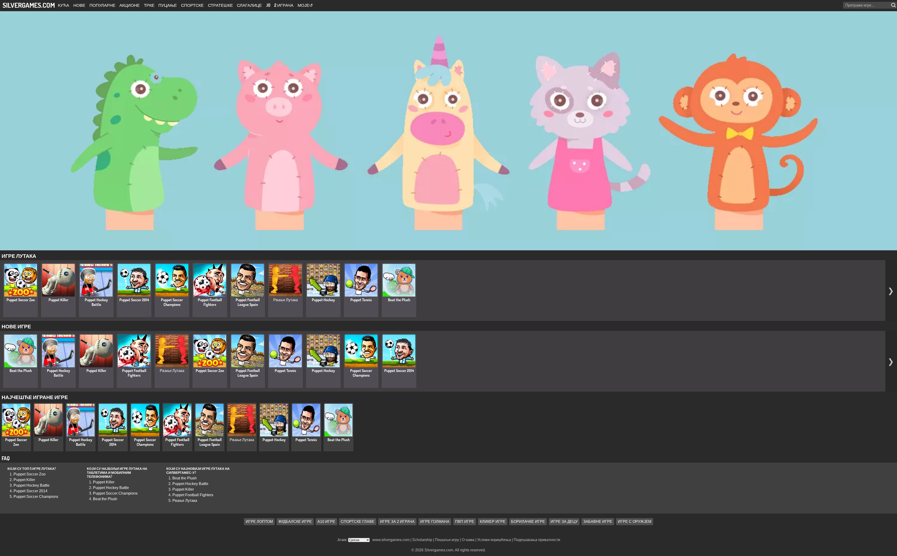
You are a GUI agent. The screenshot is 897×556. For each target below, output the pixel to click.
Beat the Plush (399, 299)
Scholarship (422, 540)
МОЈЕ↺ (305, 5)
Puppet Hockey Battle (96, 302)
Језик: (342, 540)
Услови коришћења (494, 540)
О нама (468, 540)
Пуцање (167, 5)
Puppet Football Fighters (210, 302)
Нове (79, 5)
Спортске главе (357, 522)
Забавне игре (597, 522)
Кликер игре (492, 522)
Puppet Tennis (361, 299)
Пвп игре (464, 522)
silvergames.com (29, 5)
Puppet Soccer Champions (172, 302)
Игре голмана (434, 522)
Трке (149, 5)
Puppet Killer (58, 299)
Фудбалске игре (295, 522)
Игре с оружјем (634, 522)
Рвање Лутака (285, 299)
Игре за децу (564, 522)
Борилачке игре (528, 522)
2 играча (283, 5)
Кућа (63, 5)
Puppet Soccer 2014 (134, 299)
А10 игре (326, 522)
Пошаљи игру (447, 540)
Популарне (102, 5)
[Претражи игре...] (894, 5)
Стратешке (220, 5)
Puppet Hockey (323, 299)
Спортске (192, 5)
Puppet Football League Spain (248, 302)
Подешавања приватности (537, 540)
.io (268, 5)
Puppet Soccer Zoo (21, 299)
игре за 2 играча (397, 522)
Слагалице (249, 5)
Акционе (129, 5)
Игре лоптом (259, 522)
